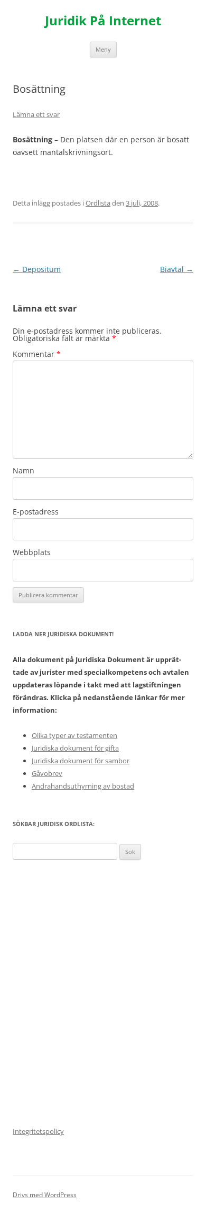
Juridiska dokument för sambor (80, 760)
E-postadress (36, 512)
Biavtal (176, 269)
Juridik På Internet (103, 21)
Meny (103, 49)
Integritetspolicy (38, 1131)
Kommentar (37, 354)
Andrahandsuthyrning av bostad (83, 786)
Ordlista (98, 203)
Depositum (37, 269)
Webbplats (32, 552)
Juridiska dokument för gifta (75, 748)
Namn (23, 470)
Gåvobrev (47, 773)
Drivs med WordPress (45, 1194)
